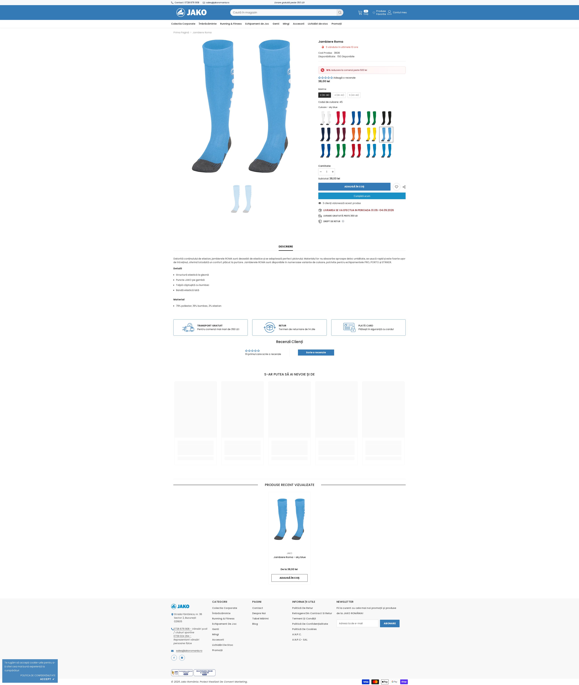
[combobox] (283, 12)
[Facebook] (174, 658)
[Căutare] (286, 12)
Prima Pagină (181, 32)
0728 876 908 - (183, 629)
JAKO (289, 553)
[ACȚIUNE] (403, 187)
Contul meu (400, 12)
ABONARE (390, 623)
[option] (241, 107)
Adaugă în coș (354, 186)
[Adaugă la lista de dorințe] (396, 187)
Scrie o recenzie (316, 352)
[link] (210, 327)
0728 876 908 (192, 2)
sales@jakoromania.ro (217, 2)
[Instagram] (182, 658)
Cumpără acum (362, 196)
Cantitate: (324, 166)
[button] (325, 77)
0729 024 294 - (182, 636)
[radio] (324, 95)
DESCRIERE (286, 246)
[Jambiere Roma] (289, 519)
